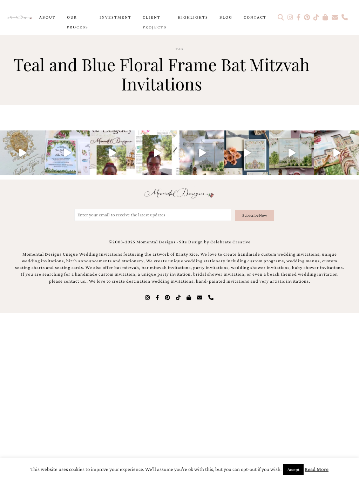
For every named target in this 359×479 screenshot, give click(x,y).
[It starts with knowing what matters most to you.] (336, 152)
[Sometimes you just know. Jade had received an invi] (291, 152)
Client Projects (155, 22)
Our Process (77, 22)
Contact (255, 17)
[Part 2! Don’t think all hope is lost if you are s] (112, 152)
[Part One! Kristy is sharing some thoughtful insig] (157, 152)
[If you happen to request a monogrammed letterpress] (22, 152)
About (47, 17)
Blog (225, 17)
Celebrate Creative (230, 242)
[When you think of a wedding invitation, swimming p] (67, 152)
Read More (316, 469)
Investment (115, 17)
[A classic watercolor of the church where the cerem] (246, 152)
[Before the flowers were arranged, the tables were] (202, 152)
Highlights (193, 17)
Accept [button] (293, 469)
